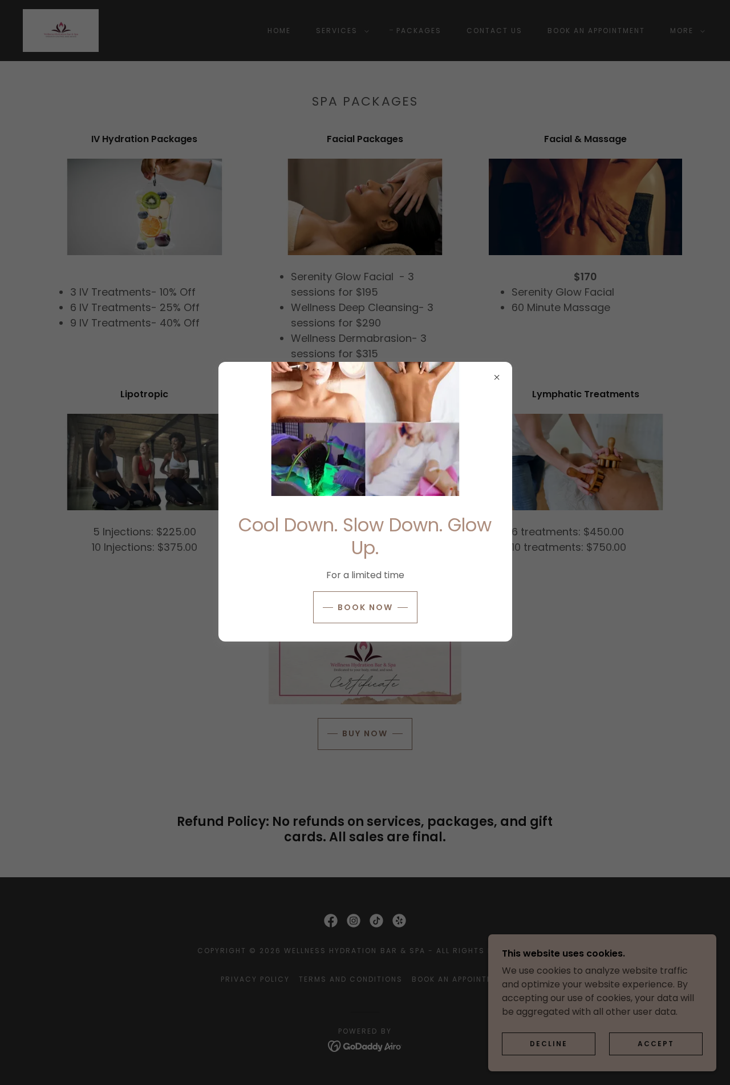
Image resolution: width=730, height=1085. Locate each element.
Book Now (365, 607)
